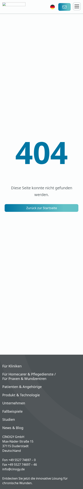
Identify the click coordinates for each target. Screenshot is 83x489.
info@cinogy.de (13, 469)
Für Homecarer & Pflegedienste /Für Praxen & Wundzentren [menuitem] (29, 376)
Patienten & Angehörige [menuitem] (22, 387)
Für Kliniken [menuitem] (12, 366)
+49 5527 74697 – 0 (22, 460)
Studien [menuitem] (8, 419)
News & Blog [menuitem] (12, 428)
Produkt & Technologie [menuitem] (21, 395)
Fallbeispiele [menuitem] (12, 411)
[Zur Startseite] (20, 7)
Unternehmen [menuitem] (13, 403)
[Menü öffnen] (77, 6)
